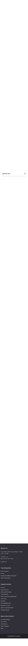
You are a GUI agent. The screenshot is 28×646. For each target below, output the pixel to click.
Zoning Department (6, 603)
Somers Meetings (5, 619)
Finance (3, 587)
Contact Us (4, 561)
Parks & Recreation (6, 578)
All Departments (5, 610)
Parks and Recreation (6, 592)
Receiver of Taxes (5, 605)
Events (2, 573)
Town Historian (4, 594)
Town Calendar (5, 626)
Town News (4, 621)
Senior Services (5, 571)
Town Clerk (3, 598)
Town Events (4, 624)
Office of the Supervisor (7, 607)
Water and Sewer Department (9, 596)
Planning (3, 601)
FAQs (2, 628)
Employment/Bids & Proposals (8, 575)
